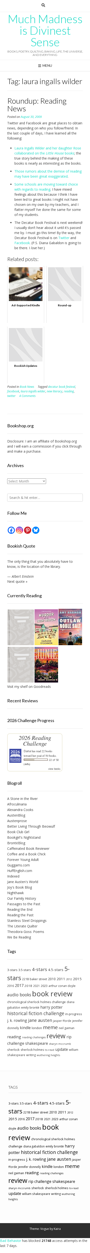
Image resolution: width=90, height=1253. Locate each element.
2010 (52, 979)
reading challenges (34, 1037)
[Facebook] (11, 530)
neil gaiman (66, 1028)
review (56, 1035)
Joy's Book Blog (19, 887)
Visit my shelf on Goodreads (29, 686)
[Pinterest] (27, 530)
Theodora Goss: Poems (25, 931)
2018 (28, 986)
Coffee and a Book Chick (26, 854)
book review (52, 993)
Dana (27, 751)
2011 (61, 978)
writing (31, 1055)
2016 (10, 986)
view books (54, 769)
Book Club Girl (18, 832)
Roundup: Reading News (36, 104)
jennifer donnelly (29, 1167)
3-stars (12, 970)
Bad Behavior (10, 1240)
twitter (11, 396)
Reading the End (19, 909)
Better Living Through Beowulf (31, 826)
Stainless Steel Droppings (27, 920)
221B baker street (34, 979)
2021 (36, 986)
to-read (49, 1050)
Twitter (63, 237)
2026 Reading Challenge (35, 740)
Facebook (22, 243)
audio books (19, 995)
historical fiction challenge (35, 1013)
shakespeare (36, 1043)
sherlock (13, 1049)
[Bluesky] (35, 530)
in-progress (73, 1014)
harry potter (51, 1007)
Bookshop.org (66, 441)
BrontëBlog (16, 843)
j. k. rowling (17, 1020)
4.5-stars (55, 969)
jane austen (40, 1020)
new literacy (54, 391)
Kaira (57, 1229)
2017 (19, 985)
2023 (44, 986)
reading (69, 391)
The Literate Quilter (22, 926)
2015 (77, 978)
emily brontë (30, 1007)
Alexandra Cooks (20, 809)
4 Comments (27, 396)
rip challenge (39, 1181)
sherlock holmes (32, 1050)
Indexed (13, 876)
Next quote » (17, 581)
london (37, 1028)
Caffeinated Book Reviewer (28, 848)
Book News (27, 387)
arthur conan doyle (62, 986)
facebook (13, 391)
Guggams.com (18, 865)
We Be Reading (19, 937)
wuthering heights (48, 1055)
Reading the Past (20, 915)
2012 (69, 979)
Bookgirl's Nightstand (24, 837)
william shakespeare (36, 1194)
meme (50, 1027)
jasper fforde (62, 1021)
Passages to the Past (23, 904)
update (61, 1049)
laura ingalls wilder (33, 391)
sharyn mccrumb (60, 1043)
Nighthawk (15, 893)
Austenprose (17, 820)
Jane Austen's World (22, 881)
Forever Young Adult (23, 859)
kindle (25, 1027)
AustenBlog (16, 815)
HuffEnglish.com (19, 870)
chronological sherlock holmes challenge (36, 1002)
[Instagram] (19, 530)
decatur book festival (61, 387)
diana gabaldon (34, 1146)
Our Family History (21, 898)
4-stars (39, 969)
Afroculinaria (17, 804)
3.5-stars (24, 970)
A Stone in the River (22, 798)
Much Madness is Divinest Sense (45, 30)
